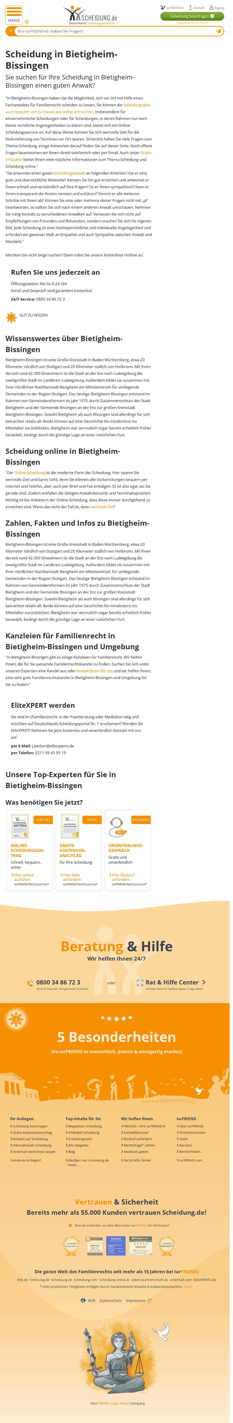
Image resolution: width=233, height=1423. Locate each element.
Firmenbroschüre (192, 1132)
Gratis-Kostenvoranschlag (32, 1132)
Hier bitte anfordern (72, 877)
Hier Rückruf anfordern (123, 877)
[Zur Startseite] (91, 13)
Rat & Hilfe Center (137, 1160)
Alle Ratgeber (78, 1145)
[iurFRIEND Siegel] (71, 1246)
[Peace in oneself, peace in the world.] (16, 1019)
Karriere (185, 1145)
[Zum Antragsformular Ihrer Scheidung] (20, 837)
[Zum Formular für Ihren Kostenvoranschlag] (70, 837)
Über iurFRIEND (191, 1126)
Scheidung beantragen (30, 1126)
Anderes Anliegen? (27, 1160)
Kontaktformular (136, 1132)
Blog (71, 1151)
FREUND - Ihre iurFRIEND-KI (145, 1126)
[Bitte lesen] (26, 22)
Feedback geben (136, 1151)
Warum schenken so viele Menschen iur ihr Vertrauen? (122, 1225)
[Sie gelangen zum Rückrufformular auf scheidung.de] (118, 837)
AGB (91, 1300)
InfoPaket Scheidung (83, 1132)
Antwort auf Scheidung (30, 1139)
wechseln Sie (101, 506)
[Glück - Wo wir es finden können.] (149, 1300)
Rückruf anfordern (138, 1139)
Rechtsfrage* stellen (139, 1145)
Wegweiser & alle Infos (191, 23)
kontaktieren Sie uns (95, 670)
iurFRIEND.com (190, 1160)
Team (183, 1139)
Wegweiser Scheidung (85, 1126)
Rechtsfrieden (190, 1151)
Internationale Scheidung (32, 1145)
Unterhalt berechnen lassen (34, 1151)
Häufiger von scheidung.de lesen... (88, 1162)
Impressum (136, 1300)
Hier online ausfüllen (24, 877)
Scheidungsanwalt (69, 173)
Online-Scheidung (29, 472)
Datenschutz (111, 1300)
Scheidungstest (80, 1139)
